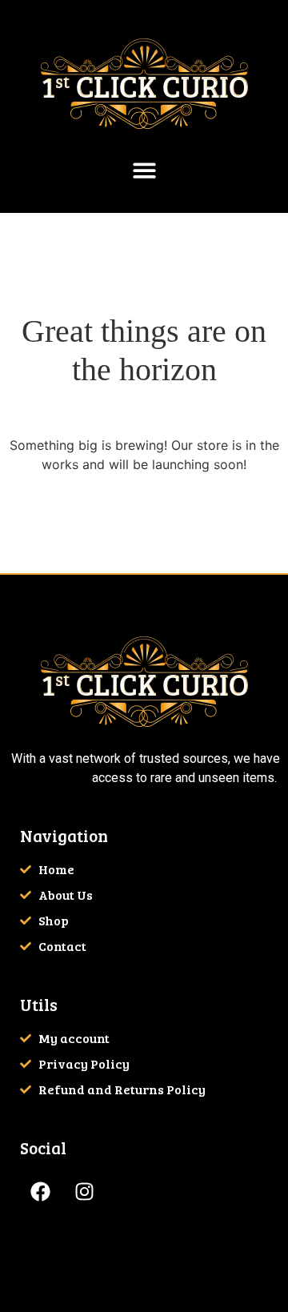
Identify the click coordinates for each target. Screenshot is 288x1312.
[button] (144, 170)
